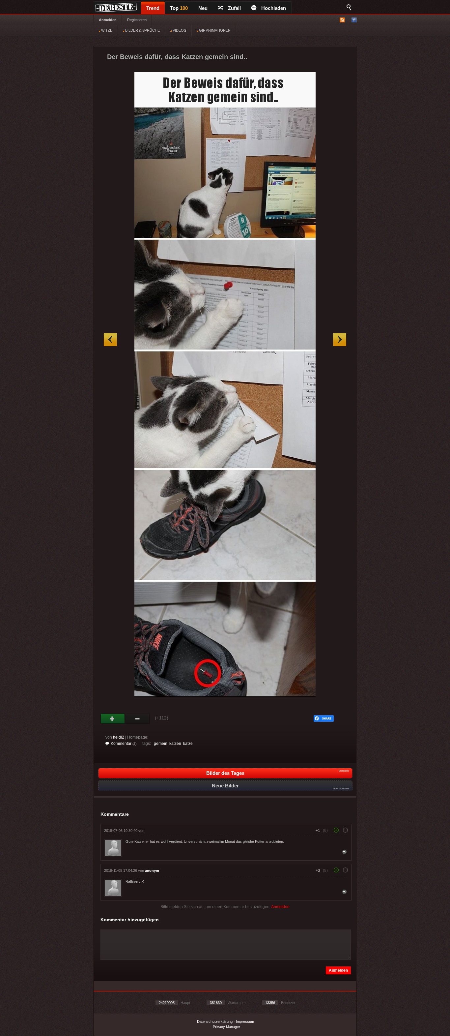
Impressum (245, 1021)
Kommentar (123, 743)
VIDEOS (179, 30)
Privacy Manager (226, 1027)
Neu (203, 8)
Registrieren (137, 20)
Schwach (137, 719)
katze (188, 743)
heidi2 (118, 737)
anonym (152, 870)
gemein (160, 743)
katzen (175, 743)
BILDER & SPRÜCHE (142, 30)
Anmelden (108, 20)
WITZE (106, 30)
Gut (112, 719)
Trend (152, 8)
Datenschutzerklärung (215, 1021)
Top (179, 8)
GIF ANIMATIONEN (214, 30)
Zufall (234, 8)
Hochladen (273, 8)
